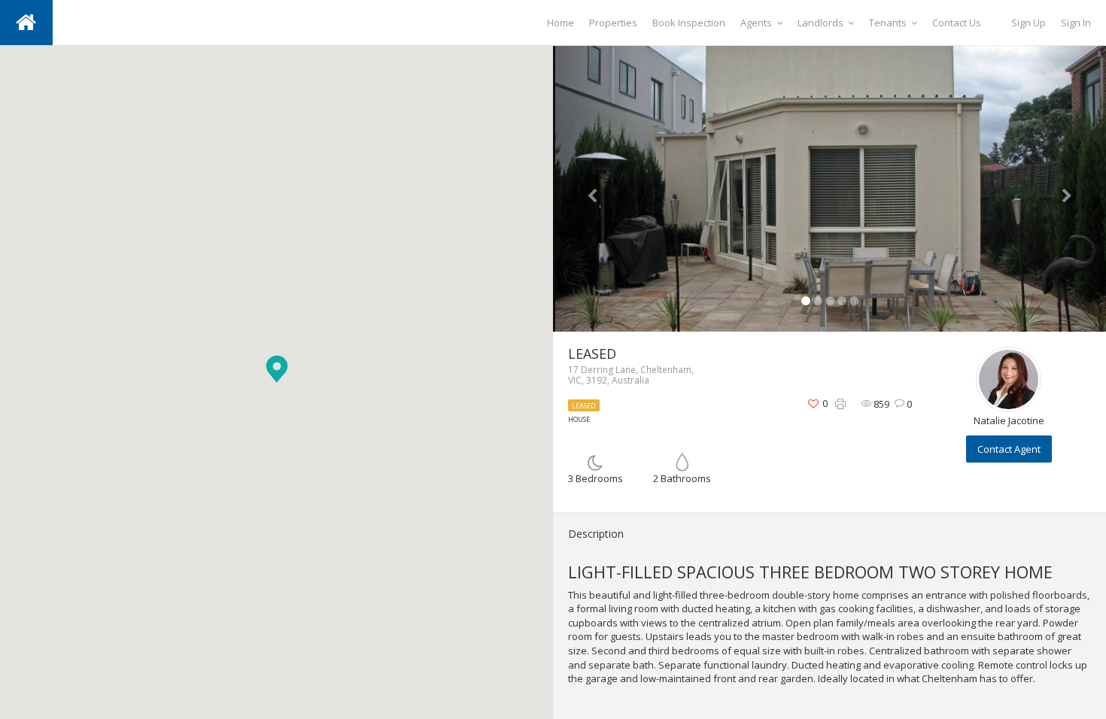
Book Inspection (688, 22)
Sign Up (1028, 22)
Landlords (820, 22)
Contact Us (956, 22)
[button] (277, 369)
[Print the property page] (840, 404)
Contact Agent (1009, 449)
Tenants (888, 22)
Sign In (1076, 22)
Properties (613, 22)
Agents (756, 22)
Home (560, 22)
